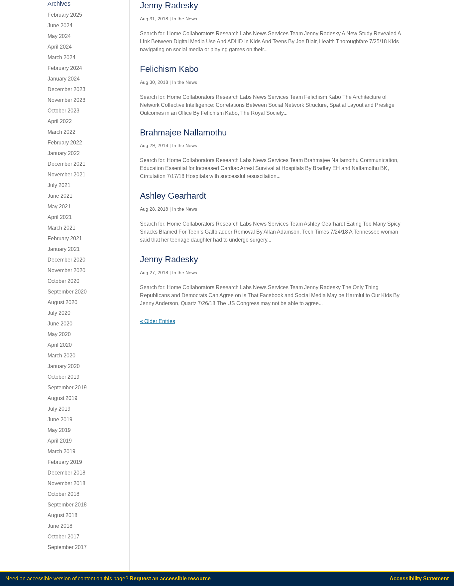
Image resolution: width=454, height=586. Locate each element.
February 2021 (65, 238)
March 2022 (61, 132)
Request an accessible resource (171, 578)
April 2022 (60, 121)
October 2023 (63, 110)
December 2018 (66, 473)
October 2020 (63, 281)
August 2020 (62, 302)
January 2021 (64, 249)
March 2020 (61, 355)
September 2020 (67, 291)
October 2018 (63, 494)
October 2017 (63, 536)
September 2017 (67, 547)
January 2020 (64, 366)
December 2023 (66, 89)
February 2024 (65, 68)
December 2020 (66, 260)
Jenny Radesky (169, 5)
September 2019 (67, 387)
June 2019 (60, 419)
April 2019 (60, 441)
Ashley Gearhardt (173, 196)
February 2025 (65, 15)
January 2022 (64, 153)
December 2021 (66, 164)
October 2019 (63, 377)
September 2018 (67, 504)
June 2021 (60, 196)
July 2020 (59, 313)
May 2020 (59, 334)
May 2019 (59, 430)
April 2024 (60, 47)
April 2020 (60, 345)
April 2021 (60, 217)
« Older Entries (157, 321)
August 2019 (62, 398)
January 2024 (64, 79)
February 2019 (65, 462)
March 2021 (61, 228)
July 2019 (59, 409)
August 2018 (62, 515)
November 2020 (66, 270)
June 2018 (60, 526)
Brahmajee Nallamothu (183, 132)
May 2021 (59, 206)
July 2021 (59, 185)
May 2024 (59, 36)
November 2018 (66, 483)
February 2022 (65, 142)
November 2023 (66, 100)
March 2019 (61, 451)
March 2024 (61, 57)
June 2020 (60, 323)
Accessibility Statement (419, 578)
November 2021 (66, 174)
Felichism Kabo (169, 69)
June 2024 (60, 25)
